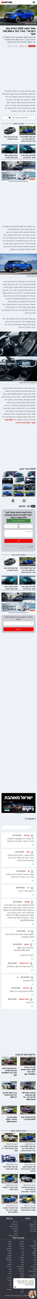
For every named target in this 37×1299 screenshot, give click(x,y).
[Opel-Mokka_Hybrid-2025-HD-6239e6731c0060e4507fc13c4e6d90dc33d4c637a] (18, 487)
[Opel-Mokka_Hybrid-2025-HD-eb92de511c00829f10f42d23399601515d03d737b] (18, 494)
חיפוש (16, 1231)
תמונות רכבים (13, 1226)
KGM (34, 1248)
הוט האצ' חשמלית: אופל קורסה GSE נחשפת (10, 1168)
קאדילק (9, 1278)
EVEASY (33, 1246)
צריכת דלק (14, 1224)
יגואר (22, 1262)
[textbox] (18, 827)
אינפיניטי (33, 1267)
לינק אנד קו (20, 1267)
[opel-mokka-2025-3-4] (29, 481)
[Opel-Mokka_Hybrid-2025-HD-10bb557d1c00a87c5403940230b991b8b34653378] (7, 481)
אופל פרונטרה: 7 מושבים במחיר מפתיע (10, 1188)
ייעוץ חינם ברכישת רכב (20, 117)
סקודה (10, 1253)
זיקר (22, 1255)
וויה (23, 1251)
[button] (32, 1294)
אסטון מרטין (32, 1276)
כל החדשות (32, 1224)
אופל (28, 506)
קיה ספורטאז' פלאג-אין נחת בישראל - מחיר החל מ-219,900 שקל (9, 1071)
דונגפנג (21, 1244)
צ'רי (10, 1276)
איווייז (34, 1264)
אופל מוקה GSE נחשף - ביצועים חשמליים (10, 138)
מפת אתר (15, 1229)
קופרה (10, 1280)
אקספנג (33, 1278)
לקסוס (22, 1273)
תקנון (16, 1233)
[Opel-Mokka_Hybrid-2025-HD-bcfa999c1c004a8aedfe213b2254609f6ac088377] (29, 494)
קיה (10, 1283)
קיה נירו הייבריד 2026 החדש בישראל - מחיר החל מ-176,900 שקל (28, 1070)
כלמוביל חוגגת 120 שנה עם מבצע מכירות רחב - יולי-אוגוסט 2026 (28, 1096)
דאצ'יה (22, 1241)
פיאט (10, 1269)
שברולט (9, 1289)
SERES (34, 1253)
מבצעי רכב (33, 1229)
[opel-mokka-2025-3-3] (7, 474)
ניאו (23, 1289)
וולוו (23, 1253)
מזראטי (22, 1278)
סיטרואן (9, 1248)
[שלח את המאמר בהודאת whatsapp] (24, 501)
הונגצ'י (22, 1246)
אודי (35, 1257)
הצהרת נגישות (13, 1236)
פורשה (9, 1264)
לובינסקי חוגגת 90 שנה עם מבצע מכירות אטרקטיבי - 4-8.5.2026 (28, 1189)
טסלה (22, 1260)
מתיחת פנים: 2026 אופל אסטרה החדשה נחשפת (28, 1209)
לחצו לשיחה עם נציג (18, 521)
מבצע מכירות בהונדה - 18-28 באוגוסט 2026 (11, 1119)
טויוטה (22, 1257)
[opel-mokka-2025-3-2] (18, 474)
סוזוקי (10, 1244)
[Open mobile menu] (33, 2)
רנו (11, 1287)
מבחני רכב (33, 1231)
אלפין (34, 1273)
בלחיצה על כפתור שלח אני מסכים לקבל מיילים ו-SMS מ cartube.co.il (18, 546)
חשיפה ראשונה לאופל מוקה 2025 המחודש (11, 156)
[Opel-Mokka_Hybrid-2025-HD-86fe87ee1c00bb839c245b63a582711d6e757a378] (29, 487)
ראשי (34, 1222)
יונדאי (22, 1264)
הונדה (22, 1248)
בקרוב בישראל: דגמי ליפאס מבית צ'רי (28, 1118)
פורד (10, 1262)
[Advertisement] (18, 68)
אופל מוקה (22, 506)
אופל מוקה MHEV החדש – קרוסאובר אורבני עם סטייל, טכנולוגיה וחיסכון (27, 139)
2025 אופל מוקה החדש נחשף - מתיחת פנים (28, 156)
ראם (10, 1285)
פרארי (10, 1273)
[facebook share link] (13, 501)
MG (35, 1251)
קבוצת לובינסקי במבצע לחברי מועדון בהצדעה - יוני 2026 (10, 1148)
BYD (34, 1241)
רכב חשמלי (33, 1226)
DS (35, 1244)
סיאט (10, 1246)
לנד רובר (21, 1271)
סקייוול (9, 1255)
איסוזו (34, 1269)
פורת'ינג (9, 1267)
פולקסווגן (9, 1260)
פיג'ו (10, 1271)
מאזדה (22, 1276)
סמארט (9, 1251)
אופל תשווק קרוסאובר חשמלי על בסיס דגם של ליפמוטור (28, 1169)
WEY (34, 1255)
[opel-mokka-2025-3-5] (18, 481)
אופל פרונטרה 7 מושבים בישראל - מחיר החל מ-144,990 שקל (10, 1210)
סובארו (9, 1241)
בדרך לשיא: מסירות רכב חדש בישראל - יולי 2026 (10, 1095)
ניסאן (22, 1292)
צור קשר (15, 1222)
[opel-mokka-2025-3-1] (29, 474)
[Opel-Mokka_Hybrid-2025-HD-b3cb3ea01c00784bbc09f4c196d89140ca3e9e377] (7, 487)
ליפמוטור (21, 1269)
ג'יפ (35, 1289)
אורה (34, 1262)
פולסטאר (9, 1257)
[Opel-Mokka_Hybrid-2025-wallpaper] (7, 494)
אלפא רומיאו (32, 1271)
